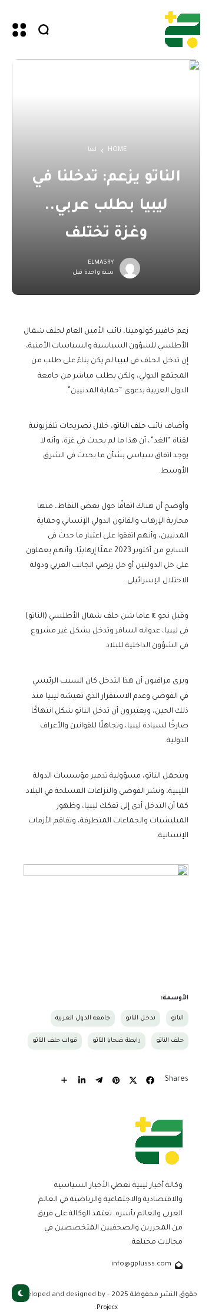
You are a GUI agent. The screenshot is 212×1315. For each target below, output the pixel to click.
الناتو (177, 1018)
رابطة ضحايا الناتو (116, 1040)
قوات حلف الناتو (54, 1040)
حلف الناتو (129, 426)
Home (117, 149)
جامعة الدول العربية (82, 1018)
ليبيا (92, 149)
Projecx (107, 1307)
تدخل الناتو (140, 1018)
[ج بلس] (182, 29)
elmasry (101, 263)
